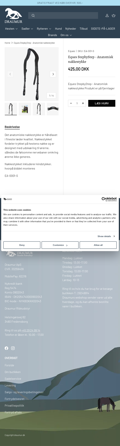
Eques (71, 51)
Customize (58, 245)
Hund (58, 28)
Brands (52, 35)
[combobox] (63, 15)
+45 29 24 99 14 (30, 330)
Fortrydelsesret (14, 398)
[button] (113, 15)
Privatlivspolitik (14, 405)
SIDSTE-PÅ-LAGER (103, 28)
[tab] (12, 126)
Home (7, 42)
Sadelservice (13, 378)
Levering (10, 385)
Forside (9, 365)
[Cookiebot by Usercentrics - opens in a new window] (104, 199)
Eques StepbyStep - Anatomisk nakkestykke (34, 42)
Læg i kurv (102, 103)
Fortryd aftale (13, 412)
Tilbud (84, 28)
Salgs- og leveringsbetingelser (24, 392)
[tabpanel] (32, 159)
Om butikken (13, 372)
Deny (22, 245)
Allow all (98, 245)
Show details (104, 236)
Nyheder (70, 28)
